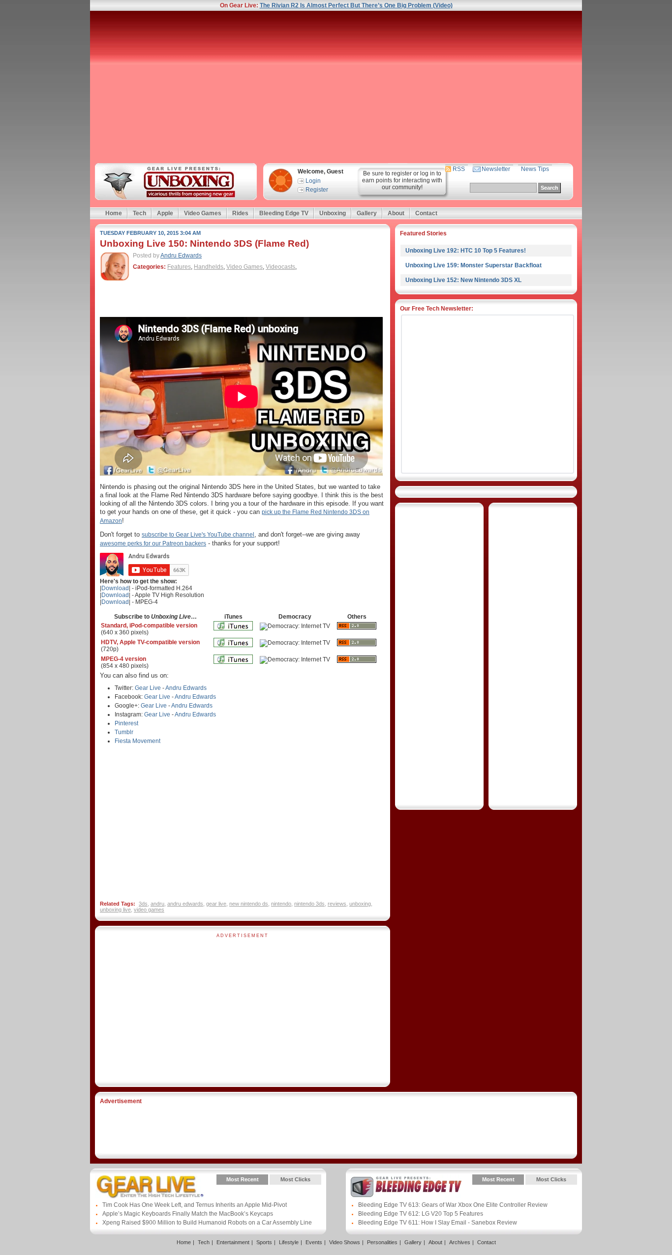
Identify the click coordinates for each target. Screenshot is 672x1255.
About (396, 213)
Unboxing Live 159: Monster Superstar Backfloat (473, 265)
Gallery (367, 213)
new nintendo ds (248, 904)
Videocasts (280, 266)
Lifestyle (289, 1242)
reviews (337, 904)
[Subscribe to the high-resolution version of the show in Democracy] (295, 642)
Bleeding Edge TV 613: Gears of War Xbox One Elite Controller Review (453, 1204)
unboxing (360, 904)
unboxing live (115, 910)
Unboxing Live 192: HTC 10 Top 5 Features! (465, 250)
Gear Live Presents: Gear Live (150, 1186)
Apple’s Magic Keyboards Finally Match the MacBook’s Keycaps (187, 1213)
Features (179, 266)
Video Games (202, 213)
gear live (216, 904)
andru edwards (185, 904)
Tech (139, 213)
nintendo (281, 904)
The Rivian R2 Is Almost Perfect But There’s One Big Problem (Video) (356, 5)
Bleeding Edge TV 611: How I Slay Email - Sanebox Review (437, 1222)
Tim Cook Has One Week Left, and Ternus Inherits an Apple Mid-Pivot (194, 1204)
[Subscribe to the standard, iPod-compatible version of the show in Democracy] (295, 626)
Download (115, 588)
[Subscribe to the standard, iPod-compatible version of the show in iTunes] (233, 633)
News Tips (535, 169)
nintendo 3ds (309, 904)
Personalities (382, 1242)
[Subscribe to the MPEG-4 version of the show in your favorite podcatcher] (356, 665)
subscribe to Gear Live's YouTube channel (198, 534)
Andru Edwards (181, 255)
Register (316, 189)
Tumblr (124, 732)
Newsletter (496, 169)
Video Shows (344, 1242)
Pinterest (126, 723)
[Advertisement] (336, 87)
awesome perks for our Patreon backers (153, 543)
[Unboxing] (174, 181)
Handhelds (208, 266)
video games (149, 910)
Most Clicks (295, 1179)
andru (157, 904)
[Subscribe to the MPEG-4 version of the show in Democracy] (295, 659)
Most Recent (242, 1179)
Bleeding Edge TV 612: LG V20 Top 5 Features (420, 1213)
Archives (459, 1242)
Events (313, 1242)
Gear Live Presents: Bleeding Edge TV (406, 1186)
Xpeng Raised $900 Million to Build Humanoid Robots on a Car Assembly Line (207, 1222)
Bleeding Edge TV (283, 213)
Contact (426, 213)
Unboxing (332, 213)
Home (113, 213)
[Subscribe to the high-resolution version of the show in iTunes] (233, 650)
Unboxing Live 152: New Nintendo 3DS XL (463, 280)
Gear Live (148, 688)
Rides (240, 213)
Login (313, 180)
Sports (264, 1242)
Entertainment (232, 1242)
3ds (143, 904)
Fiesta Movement (137, 741)
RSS (459, 169)
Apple (165, 213)
